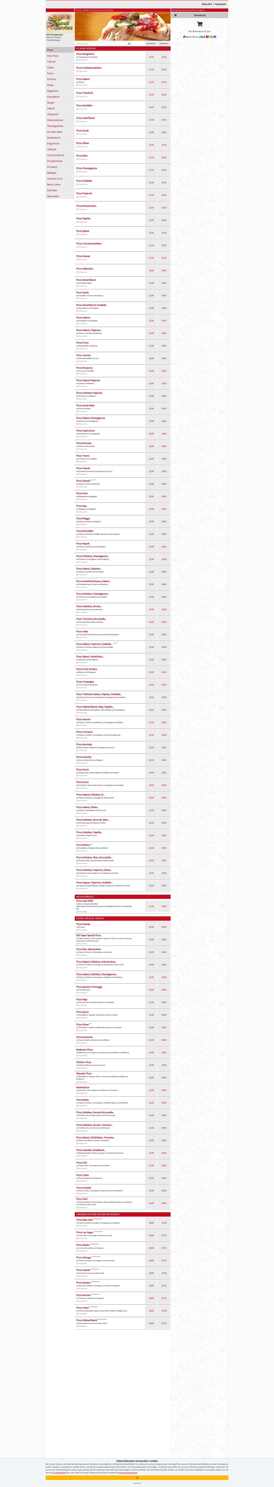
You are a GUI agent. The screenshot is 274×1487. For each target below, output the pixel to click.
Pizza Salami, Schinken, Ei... (90, 794)
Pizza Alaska (82, 1244)
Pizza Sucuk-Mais (85, 405)
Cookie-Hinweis (59, 1472)
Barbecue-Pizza (84, 1049)
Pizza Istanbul (83, 1187)
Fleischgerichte (55, 126)
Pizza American (84, 1037)
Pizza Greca (82, 769)
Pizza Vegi (81, 999)
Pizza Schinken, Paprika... (89, 832)
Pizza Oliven (82, 143)
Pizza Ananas (83, 256)
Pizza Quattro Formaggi (89, 986)
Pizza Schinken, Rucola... (89, 606)
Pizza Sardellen (84, 105)
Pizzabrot (52, 166)
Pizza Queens (83, 1282)
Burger (50, 102)
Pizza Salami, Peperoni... (89, 330)
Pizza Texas (82, 1307)
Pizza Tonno (82, 455)
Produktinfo (83, 60)
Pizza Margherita (85, 53)
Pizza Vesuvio (83, 719)
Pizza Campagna (85, 681)
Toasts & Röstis (55, 155)
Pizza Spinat (82, 231)
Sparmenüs (53, 196)
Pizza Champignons (86, 168)
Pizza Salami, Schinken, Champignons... (97, 974)
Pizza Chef (81, 1199)
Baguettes (52, 90)
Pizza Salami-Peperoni (88, 380)
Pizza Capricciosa (85, 430)
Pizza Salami (83, 79)
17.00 (164, 1222)
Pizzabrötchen (54, 161)
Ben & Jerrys (54, 184)
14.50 (164, 659)
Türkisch (51, 149)
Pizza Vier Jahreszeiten (88, 949)
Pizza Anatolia (83, 757)
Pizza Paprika (83, 218)
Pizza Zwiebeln (84, 180)
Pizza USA (81, 1162)
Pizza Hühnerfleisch (86, 1320)
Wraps (50, 85)
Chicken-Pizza (83, 1062)
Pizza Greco (82, 782)
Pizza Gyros (82, 1011)
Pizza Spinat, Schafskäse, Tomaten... (95, 1137)
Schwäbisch (53, 96)
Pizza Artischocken (86, 205)
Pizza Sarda (82, 292)
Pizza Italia (82, 631)
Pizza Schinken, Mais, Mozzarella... (94, 857)
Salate (50, 67)
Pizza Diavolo (83, 480)
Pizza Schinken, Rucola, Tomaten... (94, 1124)
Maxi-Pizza (53, 55)
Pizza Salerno (83, 317)
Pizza (50, 50)
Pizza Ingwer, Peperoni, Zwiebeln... (94, 882)
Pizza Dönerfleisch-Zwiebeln (91, 305)
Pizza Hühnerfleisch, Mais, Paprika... (95, 706)
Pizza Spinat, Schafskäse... (90, 656)
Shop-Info (207, 4)
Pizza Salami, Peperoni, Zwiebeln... (94, 644)
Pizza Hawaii (83, 468)
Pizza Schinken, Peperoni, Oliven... (94, 870)
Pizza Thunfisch (84, 92)
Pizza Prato (82, 342)
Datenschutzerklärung (127, 1472)
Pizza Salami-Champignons (90, 418)
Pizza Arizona (83, 1295)
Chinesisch (52, 114)
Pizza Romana (83, 443)
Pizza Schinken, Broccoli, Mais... (93, 819)
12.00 (151, 132)
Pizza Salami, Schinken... (89, 568)
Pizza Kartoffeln (84, 531)
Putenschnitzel (55, 120)
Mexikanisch (53, 137)
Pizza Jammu (83, 355)
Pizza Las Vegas (84, 1232)
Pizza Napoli (82, 543)
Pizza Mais (81, 155)
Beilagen (51, 172)
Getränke (52, 190)
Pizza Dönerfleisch (86, 279)
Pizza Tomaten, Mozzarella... (91, 618)
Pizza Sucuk (82, 130)
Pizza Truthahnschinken (88, 67)
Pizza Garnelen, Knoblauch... (91, 1150)
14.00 (164, 132)
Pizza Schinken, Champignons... (92, 556)
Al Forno (51, 79)
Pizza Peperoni (84, 193)
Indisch (51, 108)
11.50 (151, 56)
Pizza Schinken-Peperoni (89, 392)
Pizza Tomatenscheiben (89, 243)
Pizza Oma (82, 493)
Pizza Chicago (83, 1257)
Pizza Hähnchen (84, 268)
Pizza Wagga (83, 518)
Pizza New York (84, 1219)
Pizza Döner (82, 1024)
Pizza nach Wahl (84, 900)
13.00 (164, 56)
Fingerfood (53, 143)
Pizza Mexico (83, 844)
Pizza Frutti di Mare (86, 669)
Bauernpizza (82, 1087)
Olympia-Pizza (83, 1073)
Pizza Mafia (82, 1099)
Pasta (50, 73)
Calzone (51, 61)
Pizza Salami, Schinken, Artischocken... (96, 961)
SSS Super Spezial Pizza (88, 935)
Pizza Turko (82, 1175)
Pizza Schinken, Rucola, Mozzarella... (95, 1112)
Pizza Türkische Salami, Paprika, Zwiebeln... (99, 694)
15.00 (164, 672)
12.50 (151, 659)
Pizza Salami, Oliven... (87, 807)
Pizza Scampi (83, 924)
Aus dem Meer (54, 131)
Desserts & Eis (55, 178)
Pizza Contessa (84, 731)
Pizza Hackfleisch (85, 118)
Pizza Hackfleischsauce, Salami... (93, 581)
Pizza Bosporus (84, 367)
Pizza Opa (81, 505)
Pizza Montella (84, 744)
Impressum (220, 4)
